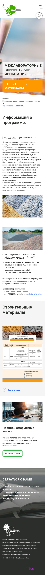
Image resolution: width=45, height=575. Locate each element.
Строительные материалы (13, 488)
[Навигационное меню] (41, 9)
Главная (5, 481)
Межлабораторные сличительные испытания (21, 483)
